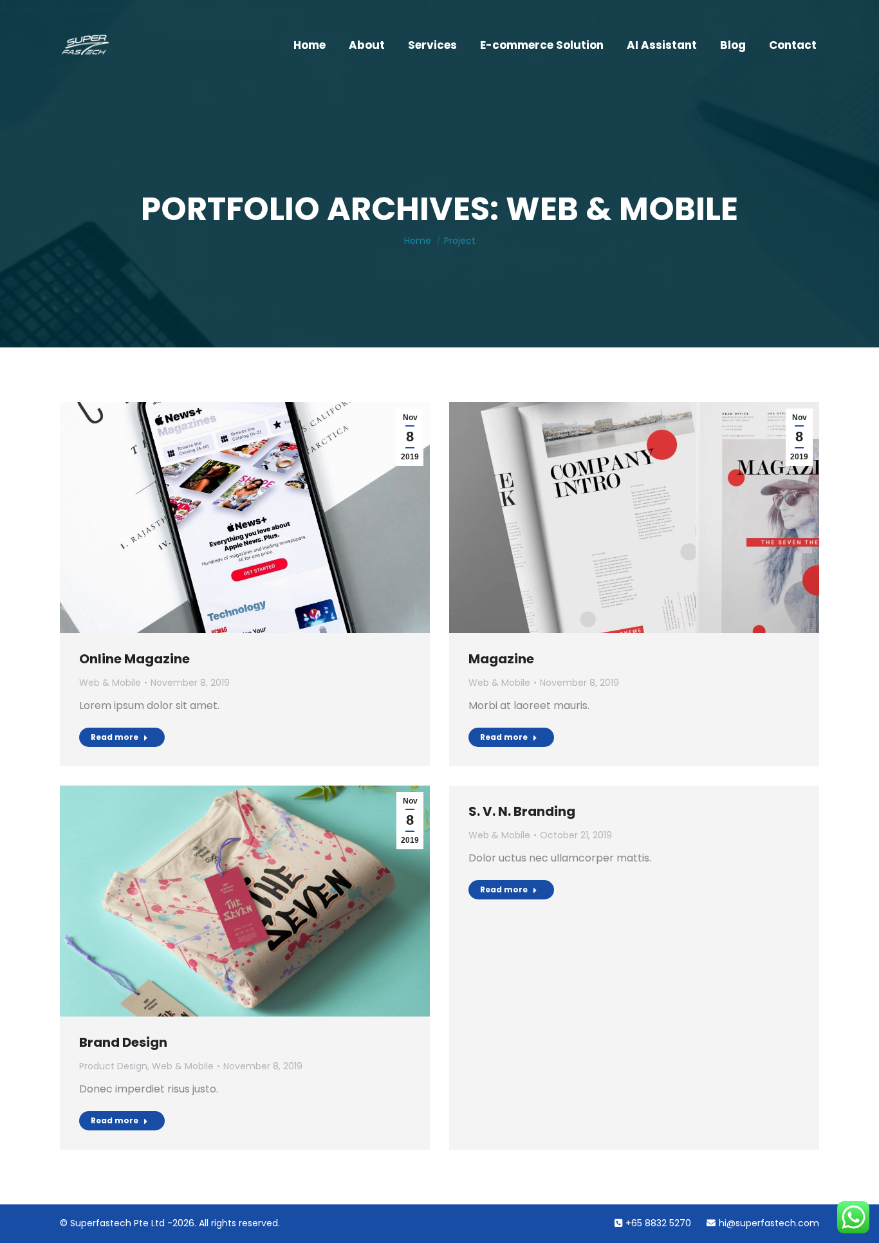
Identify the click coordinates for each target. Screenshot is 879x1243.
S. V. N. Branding (521, 811)
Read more (114, 737)
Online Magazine (134, 659)
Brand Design (123, 1042)
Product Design (113, 1066)
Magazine (501, 659)
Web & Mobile (110, 682)
